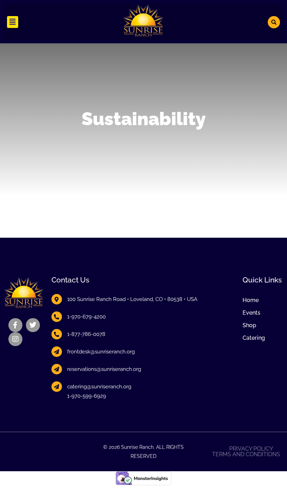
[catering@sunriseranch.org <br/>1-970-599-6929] (56, 386)
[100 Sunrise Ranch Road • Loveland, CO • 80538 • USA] (56, 299)
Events (251, 312)
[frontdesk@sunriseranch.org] (56, 351)
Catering (254, 338)
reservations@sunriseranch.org (104, 369)
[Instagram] (15, 339)
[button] (12, 22)
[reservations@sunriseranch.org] (56, 369)
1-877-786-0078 (86, 334)
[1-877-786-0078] (56, 334)
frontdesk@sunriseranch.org (101, 352)
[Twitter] (33, 325)
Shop (249, 325)
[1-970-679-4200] (56, 316)
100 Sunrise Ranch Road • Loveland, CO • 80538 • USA (132, 299)
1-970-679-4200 (86, 317)
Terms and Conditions (246, 454)
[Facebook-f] (15, 325)
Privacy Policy (251, 449)
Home (251, 300)
